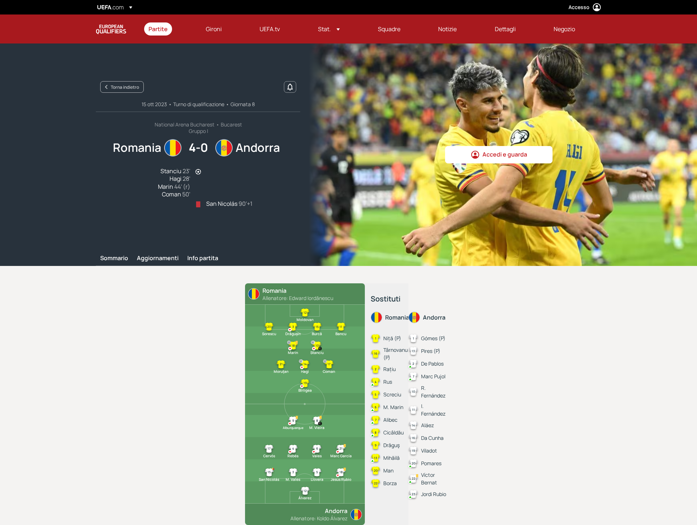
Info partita (202, 258)
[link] (158, 29)
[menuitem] (168, 29)
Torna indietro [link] (125, 87)
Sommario (114, 258)
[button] (329, 29)
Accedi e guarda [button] (504, 154)
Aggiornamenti (158, 258)
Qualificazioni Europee (111, 29)
